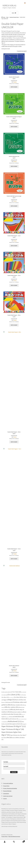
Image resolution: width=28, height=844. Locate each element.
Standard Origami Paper (14, 17)
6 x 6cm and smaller (6, 692)
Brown (3, 702)
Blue (23, 700)
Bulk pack (9, 702)
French (7, 716)
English (3, 716)
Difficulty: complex (16, 705)
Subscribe (14, 772)
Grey (9, 719)
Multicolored (15, 721)
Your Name (5, 761)
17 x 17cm (23, 695)
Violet (14, 737)
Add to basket (14, 87)
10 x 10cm (23, 692)
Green (4, 719)
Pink (5, 737)
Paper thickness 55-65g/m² (13, 726)
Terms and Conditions (8, 783)
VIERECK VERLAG (9, 5)
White (18, 737)
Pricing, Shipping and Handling (10, 788)
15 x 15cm (13, 694)
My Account (4, 842)
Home (4, 17)
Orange (24, 724)
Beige (11, 700)
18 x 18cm (5, 697)
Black (17, 700)
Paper (7, 17)
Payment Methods (7, 791)
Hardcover (15, 719)
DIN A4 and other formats (12, 714)
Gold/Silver (19, 716)
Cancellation (6, 793)
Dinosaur (23, 714)
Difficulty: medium (11, 707)
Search (14, 842)
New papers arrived (16, 724)
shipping (14, 82)
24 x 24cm (18, 697)
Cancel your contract (7, 796)
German (11, 716)
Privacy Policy (6, 786)
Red (9, 737)
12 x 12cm (4, 695)
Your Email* (5, 766)
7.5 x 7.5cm (16, 692)
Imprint (5, 798)
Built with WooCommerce (14, 836)
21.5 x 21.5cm (11, 697)
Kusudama (5, 721)
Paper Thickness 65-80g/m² (12, 729)
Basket (21, 841)
